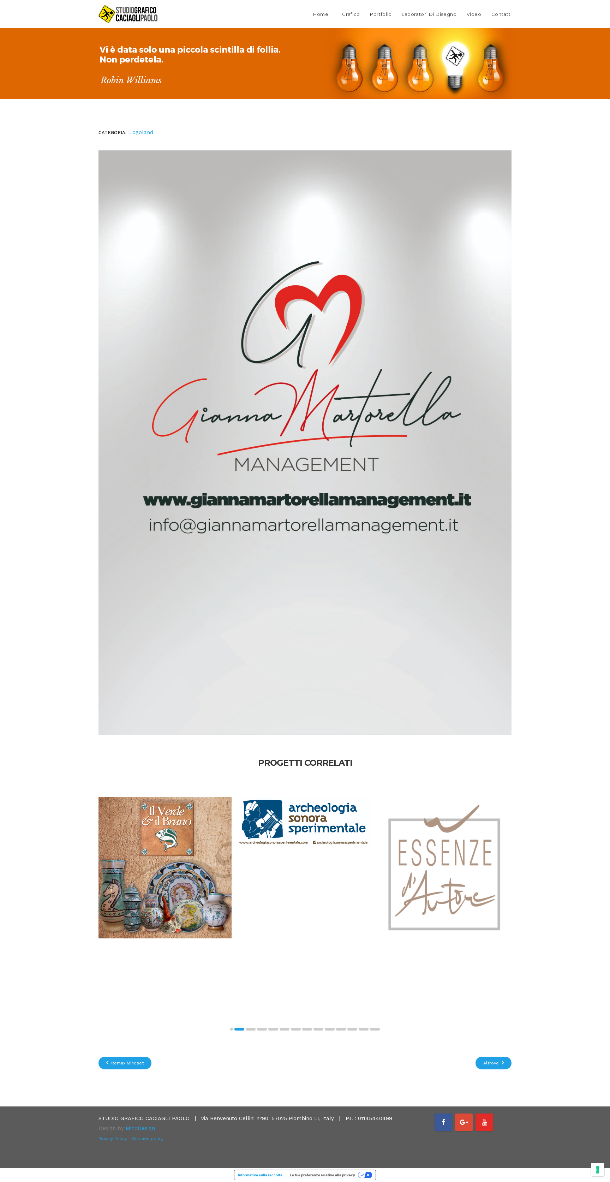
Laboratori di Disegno (429, 14)
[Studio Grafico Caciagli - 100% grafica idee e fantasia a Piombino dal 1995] (128, 14)
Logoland (141, 132)
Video (474, 14)
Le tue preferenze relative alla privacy (322, 1175)
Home (321, 14)
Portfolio (381, 14)
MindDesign (140, 1128)
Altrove (491, 1063)
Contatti (501, 14)
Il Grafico (349, 14)
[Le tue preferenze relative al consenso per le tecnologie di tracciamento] (597, 1169)
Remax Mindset (127, 1063)
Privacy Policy (112, 1138)
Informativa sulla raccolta (260, 1175)
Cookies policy (147, 1138)
